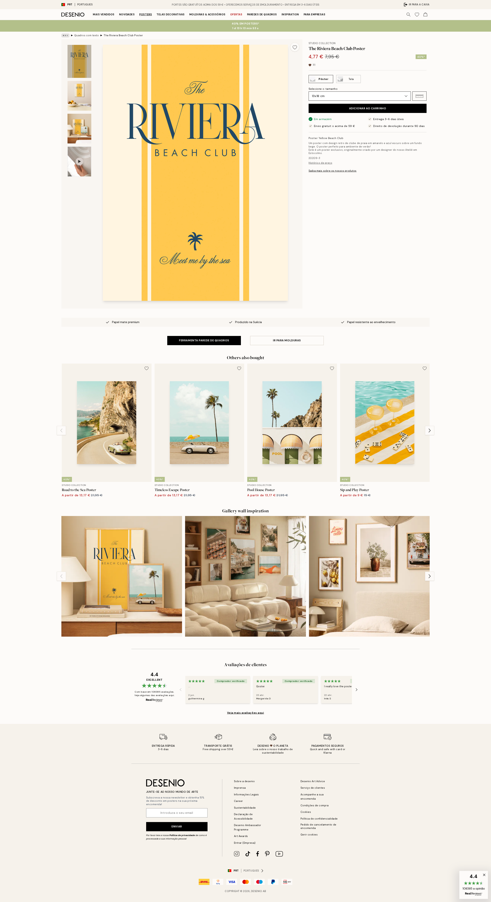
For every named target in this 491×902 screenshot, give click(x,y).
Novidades (127, 14)
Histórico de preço (320, 163)
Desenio (256, 891)
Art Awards (241, 836)
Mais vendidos (104, 14)
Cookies (306, 812)
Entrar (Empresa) (245, 842)
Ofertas (236, 14)
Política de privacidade (182, 835)
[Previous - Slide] (61, 430)
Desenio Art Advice (313, 781)
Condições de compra (315, 805)
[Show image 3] (79, 128)
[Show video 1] (79, 161)
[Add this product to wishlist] (294, 47)
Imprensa (240, 787)
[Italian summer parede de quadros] (369, 576)
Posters (145, 14)
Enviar (176, 826)
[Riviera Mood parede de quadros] (121, 576)
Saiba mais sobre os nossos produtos (333, 170)
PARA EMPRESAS (314, 14)
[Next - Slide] (429, 430)
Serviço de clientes (313, 787)
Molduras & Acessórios (207, 14)
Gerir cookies (309, 834)
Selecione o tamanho (323, 89)
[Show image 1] (79, 61)
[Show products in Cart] (425, 14)
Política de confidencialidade (319, 818)
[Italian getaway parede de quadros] (245, 576)
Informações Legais (246, 794)
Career (238, 801)
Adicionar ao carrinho (367, 108)
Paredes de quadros (262, 14)
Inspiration (290, 14)
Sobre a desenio (244, 781)
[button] (419, 96)
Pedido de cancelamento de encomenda (318, 826)
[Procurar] (408, 14)
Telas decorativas (171, 14)
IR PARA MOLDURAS (287, 340)
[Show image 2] (79, 96)
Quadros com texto (86, 35)
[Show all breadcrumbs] (65, 35)
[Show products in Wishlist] (417, 14)
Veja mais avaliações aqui (245, 712)
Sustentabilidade (245, 807)
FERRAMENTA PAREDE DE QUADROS (204, 340)
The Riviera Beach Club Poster (123, 35)
